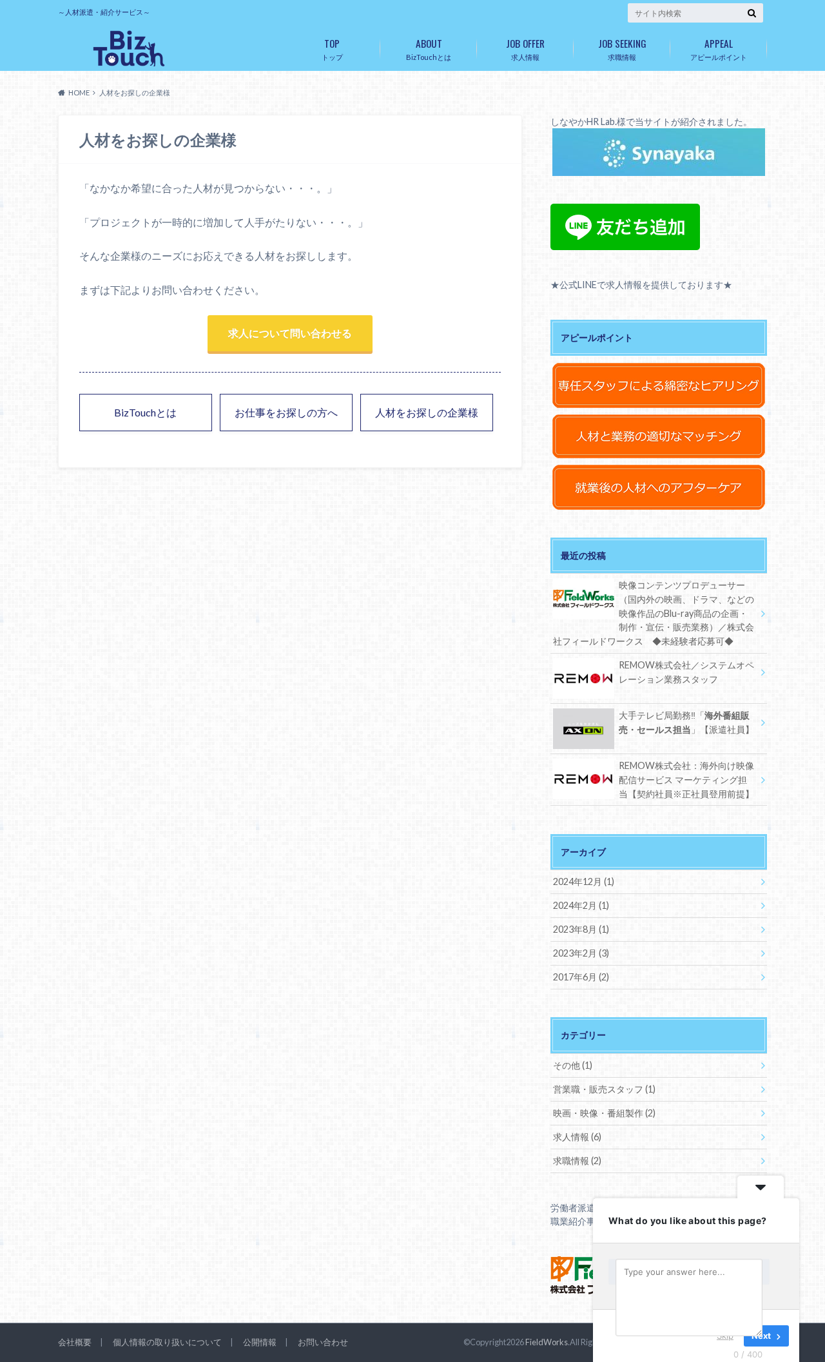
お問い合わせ (323, 1342)
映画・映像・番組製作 (604, 1112)
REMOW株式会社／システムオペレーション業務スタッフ (686, 672)
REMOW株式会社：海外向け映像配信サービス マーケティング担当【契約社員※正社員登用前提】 (686, 779)
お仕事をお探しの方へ (286, 412)
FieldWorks (546, 1342)
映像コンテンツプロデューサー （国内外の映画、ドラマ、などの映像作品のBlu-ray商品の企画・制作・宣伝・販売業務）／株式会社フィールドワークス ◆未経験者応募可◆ (653, 612)
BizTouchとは (428, 48)
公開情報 (260, 1342)
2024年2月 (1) (581, 905)
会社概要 (75, 1342)
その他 (572, 1065)
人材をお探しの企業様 (426, 412)
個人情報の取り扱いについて (167, 1342)
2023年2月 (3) (581, 953)
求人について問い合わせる (290, 333)
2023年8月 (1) (581, 929)
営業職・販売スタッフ (604, 1089)
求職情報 (622, 48)
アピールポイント (718, 48)
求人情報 (525, 48)
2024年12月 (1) (583, 881)
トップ (332, 48)
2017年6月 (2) (581, 976)
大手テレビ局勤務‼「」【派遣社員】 (686, 722)
